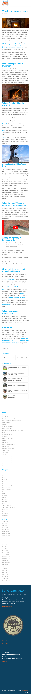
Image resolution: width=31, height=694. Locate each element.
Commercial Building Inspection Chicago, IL (12, 420)
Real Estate (5, 499)
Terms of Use (5, 450)
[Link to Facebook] (23, 692)
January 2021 (5, 554)
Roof (3, 503)
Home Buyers (5, 483)
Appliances (4, 472)
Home (3, 432)
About (3, 414)
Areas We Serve (6, 416)
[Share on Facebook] (4, 357)
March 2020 (5, 574)
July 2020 (4, 566)
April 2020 (4, 572)
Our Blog (4, 436)
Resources (4, 501)
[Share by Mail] (26, 357)
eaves (22, 293)
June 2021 (4, 545)
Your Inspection (6, 464)
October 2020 (5, 560)
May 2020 (4, 570)
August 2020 (5, 564)
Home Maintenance (7, 489)
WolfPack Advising (24, 690)
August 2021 (5, 541)
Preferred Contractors (7, 438)
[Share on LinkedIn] (18, 357)
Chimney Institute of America (14, 286)
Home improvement (7, 485)
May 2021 (4, 547)
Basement (4, 476)
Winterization (5, 515)
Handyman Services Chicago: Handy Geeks (12, 430)
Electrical (4, 479)
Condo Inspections (6, 422)
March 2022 (5, 527)
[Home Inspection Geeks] (12, 3)
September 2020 (6, 562)
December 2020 (6, 556)
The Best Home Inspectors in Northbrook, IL (12, 462)
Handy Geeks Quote (7, 428)
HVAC (3, 491)
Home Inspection (6, 487)
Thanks (4, 454)
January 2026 (5, 521)
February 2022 (5, 529)
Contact (4, 424)
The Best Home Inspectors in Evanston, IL (12, 458)
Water (3, 511)
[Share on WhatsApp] (13, 357)
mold (3, 493)
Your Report (5, 465)
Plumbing (4, 495)
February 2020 (5, 576)
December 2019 (6, 580)
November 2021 (6, 535)
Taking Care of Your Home (8, 507)
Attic (3, 474)
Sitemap (4, 661)
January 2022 (5, 531)
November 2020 (6, 558)
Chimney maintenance (8, 279)
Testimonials (5, 452)
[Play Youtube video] (15, 227)
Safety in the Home (6, 505)
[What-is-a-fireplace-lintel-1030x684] (15, 23)
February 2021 (5, 552)
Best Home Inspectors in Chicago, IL (11, 418)
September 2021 (6, 539)
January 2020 (5, 578)
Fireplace (4, 13)
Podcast (4, 497)
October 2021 (5, 537)
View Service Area (7, 606)
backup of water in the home (17, 297)
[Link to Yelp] (28, 692)
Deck (3, 478)
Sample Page (5, 446)
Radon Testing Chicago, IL (8, 444)
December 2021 (6, 533)
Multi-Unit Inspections (7, 434)
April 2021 (4, 548)
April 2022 (4, 525)
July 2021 (4, 543)
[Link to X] (25, 692)
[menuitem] (27, 3)
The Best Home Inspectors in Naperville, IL (12, 460)
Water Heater (5, 513)
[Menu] (27, 3)
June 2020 (4, 568)
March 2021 (5, 550)
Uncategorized (5, 509)
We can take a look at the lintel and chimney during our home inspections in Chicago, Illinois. (15, 340)
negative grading (7, 304)
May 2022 (4, 523)
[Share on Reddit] (22, 357)
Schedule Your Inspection (8, 448)
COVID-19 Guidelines (7, 426)
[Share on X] (9, 357)
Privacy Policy (5, 442)
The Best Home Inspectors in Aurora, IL (11, 456)
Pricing (4, 440)
